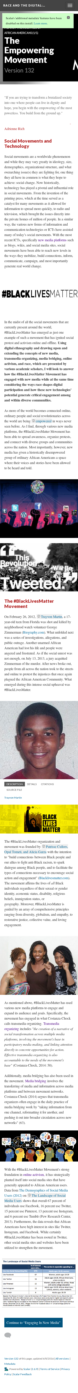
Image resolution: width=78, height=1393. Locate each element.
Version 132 (11, 1358)
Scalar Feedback (22, 1374)
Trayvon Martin (51, 616)
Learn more (40, 23)
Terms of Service (50, 1369)
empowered (44, 421)
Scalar (26, 1369)
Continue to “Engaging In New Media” (33, 1322)
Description (14, 784)
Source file (14, 789)
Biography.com (33, 632)
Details (32, 784)
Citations (47, 784)
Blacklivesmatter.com (53, 877)
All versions (62, 1358)
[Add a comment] (9, 1335)
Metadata (9, 1363)
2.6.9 (34, 1369)
